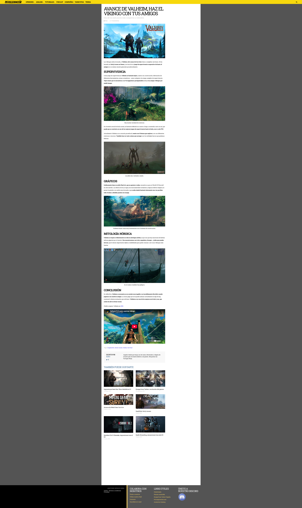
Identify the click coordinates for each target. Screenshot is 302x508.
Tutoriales (49, 2)
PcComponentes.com (160, 499)
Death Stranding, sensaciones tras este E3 (149, 435)
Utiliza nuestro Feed (136, 497)
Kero (106, 20)
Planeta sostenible (159, 494)
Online (125, 347)
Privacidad (106, 492)
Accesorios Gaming (159, 502)
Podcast (59, 2)
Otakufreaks (157, 492)
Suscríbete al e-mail (135, 502)
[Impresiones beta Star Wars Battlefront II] (118, 378)
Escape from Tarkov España (162, 497)
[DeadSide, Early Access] (150, 401)
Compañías (69, 2)
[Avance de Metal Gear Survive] (118, 399)
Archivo (106, 490)
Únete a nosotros (135, 494)
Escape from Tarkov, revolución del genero (150, 389)
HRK (121, 306)
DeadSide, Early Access (143, 411)
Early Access (118, 347)
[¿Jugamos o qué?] (13, 3)
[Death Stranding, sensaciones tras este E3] (150, 424)
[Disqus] (134, 462)
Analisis (39, 2)
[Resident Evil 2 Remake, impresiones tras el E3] (118, 424)
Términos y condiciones (115, 490)
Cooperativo (110, 347)
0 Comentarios (115, 20)
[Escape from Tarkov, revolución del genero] (150, 378)
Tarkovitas (79, 2)
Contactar (133, 499)
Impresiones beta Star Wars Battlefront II (117, 389)
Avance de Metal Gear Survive (114, 407)
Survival (129, 347)
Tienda (88, 2)
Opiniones (30, 2)
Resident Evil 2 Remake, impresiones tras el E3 (118, 436)
